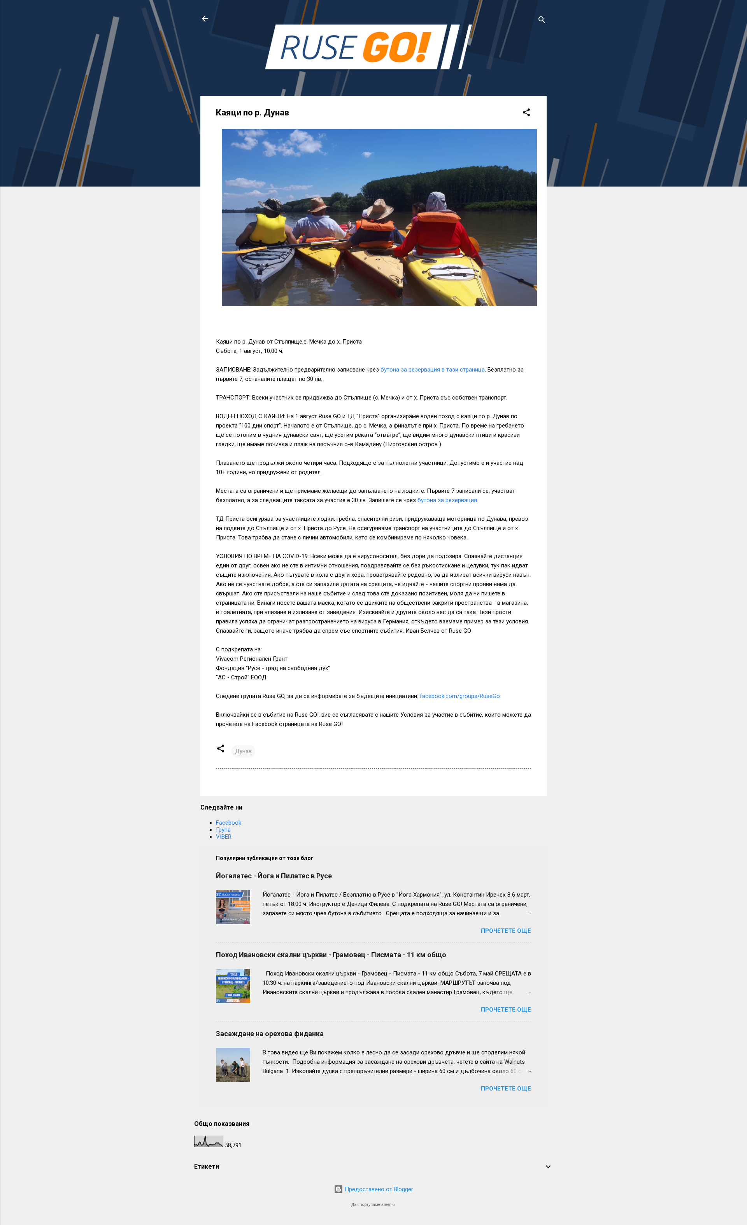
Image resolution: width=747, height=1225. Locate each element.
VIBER (223, 836)
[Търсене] (542, 21)
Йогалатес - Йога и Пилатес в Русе (274, 876)
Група (223, 829)
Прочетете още (506, 930)
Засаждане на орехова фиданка (270, 1034)
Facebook (228, 822)
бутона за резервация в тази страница (433, 369)
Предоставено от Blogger (378, 1189)
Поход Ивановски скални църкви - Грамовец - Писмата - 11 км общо (331, 955)
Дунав (243, 751)
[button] (526, 114)
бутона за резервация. (447, 500)
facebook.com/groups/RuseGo (460, 696)
